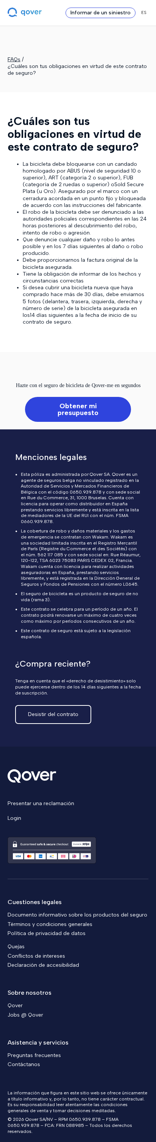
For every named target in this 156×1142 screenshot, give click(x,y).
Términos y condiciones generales (50, 924)
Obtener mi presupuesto (78, 409)
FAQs (14, 59)
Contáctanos (24, 1064)
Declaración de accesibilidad (43, 965)
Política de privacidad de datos (47, 933)
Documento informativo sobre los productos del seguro (77, 915)
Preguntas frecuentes (34, 1055)
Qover (15, 1005)
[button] (143, 13)
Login (14, 818)
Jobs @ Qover (25, 1015)
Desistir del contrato (53, 714)
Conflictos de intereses (36, 956)
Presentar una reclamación (41, 803)
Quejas (16, 946)
